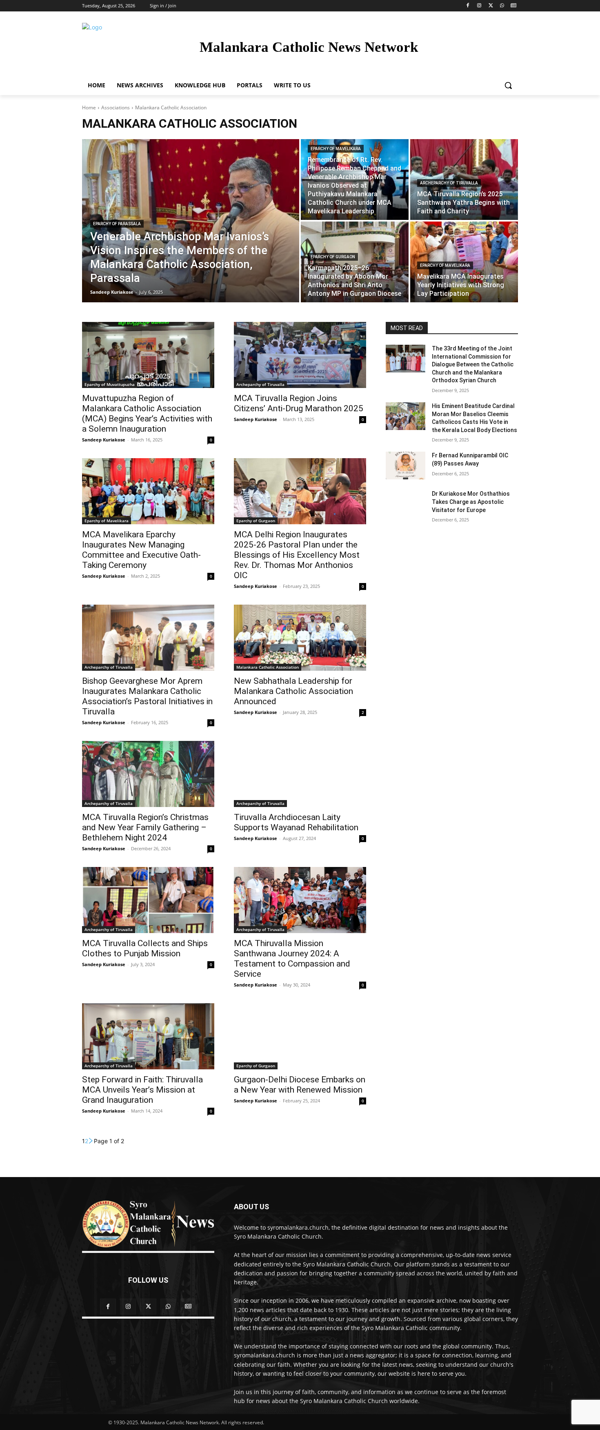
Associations (115, 107)
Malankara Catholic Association (267, 667)
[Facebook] (468, 6)
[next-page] (91, 1140)
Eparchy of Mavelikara (336, 148)
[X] (491, 6)
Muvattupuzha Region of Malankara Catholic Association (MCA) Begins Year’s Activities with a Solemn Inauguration (147, 413)
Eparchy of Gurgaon (333, 257)
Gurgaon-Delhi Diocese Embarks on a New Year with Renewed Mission (299, 1085)
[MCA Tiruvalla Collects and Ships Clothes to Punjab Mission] (148, 900)
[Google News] (513, 6)
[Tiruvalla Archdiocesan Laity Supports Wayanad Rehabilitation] (300, 774)
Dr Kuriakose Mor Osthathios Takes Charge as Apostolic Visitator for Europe (471, 501)
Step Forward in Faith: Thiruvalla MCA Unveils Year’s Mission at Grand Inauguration (142, 1090)
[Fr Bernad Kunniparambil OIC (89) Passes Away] (405, 465)
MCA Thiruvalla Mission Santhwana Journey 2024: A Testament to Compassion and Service (292, 958)
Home (89, 107)
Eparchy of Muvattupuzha (109, 384)
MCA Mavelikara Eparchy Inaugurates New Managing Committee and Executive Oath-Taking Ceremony (141, 550)
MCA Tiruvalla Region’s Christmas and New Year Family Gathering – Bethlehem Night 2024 (145, 827)
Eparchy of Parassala (117, 224)
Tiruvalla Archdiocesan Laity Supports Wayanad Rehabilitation (296, 822)
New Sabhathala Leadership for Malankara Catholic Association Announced (293, 691)
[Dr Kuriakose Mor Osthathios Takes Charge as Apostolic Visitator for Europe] (405, 504)
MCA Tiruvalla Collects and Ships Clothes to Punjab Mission (145, 948)
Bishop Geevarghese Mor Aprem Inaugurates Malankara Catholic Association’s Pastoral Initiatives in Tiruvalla (147, 696)
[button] (508, 85)
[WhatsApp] (502, 6)
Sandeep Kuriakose (103, 440)
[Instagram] (479, 6)
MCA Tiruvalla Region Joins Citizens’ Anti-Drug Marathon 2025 (298, 403)
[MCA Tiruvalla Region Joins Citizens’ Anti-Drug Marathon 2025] (300, 355)
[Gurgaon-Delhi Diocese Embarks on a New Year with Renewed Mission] (300, 1036)
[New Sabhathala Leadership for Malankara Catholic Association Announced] (300, 638)
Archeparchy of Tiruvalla (449, 183)
